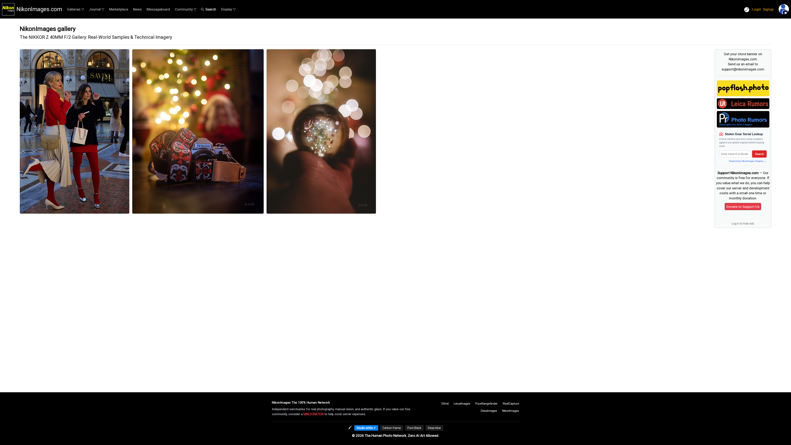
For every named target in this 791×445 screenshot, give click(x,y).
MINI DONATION (313, 414)
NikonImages (510, 410)
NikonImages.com (39, 9)
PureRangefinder (486, 403)
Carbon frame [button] (392, 428)
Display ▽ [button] (228, 9)
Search (759, 154)
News (137, 9)
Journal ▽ (96, 9)
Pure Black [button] (414, 428)
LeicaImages (462, 403)
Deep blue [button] (434, 428)
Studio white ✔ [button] (366, 428)
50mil (445, 403)
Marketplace (118, 9)
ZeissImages (488, 410)
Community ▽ (185, 9)
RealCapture (511, 403)
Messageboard (158, 9)
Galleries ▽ (75, 9)
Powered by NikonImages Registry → (748, 161)
